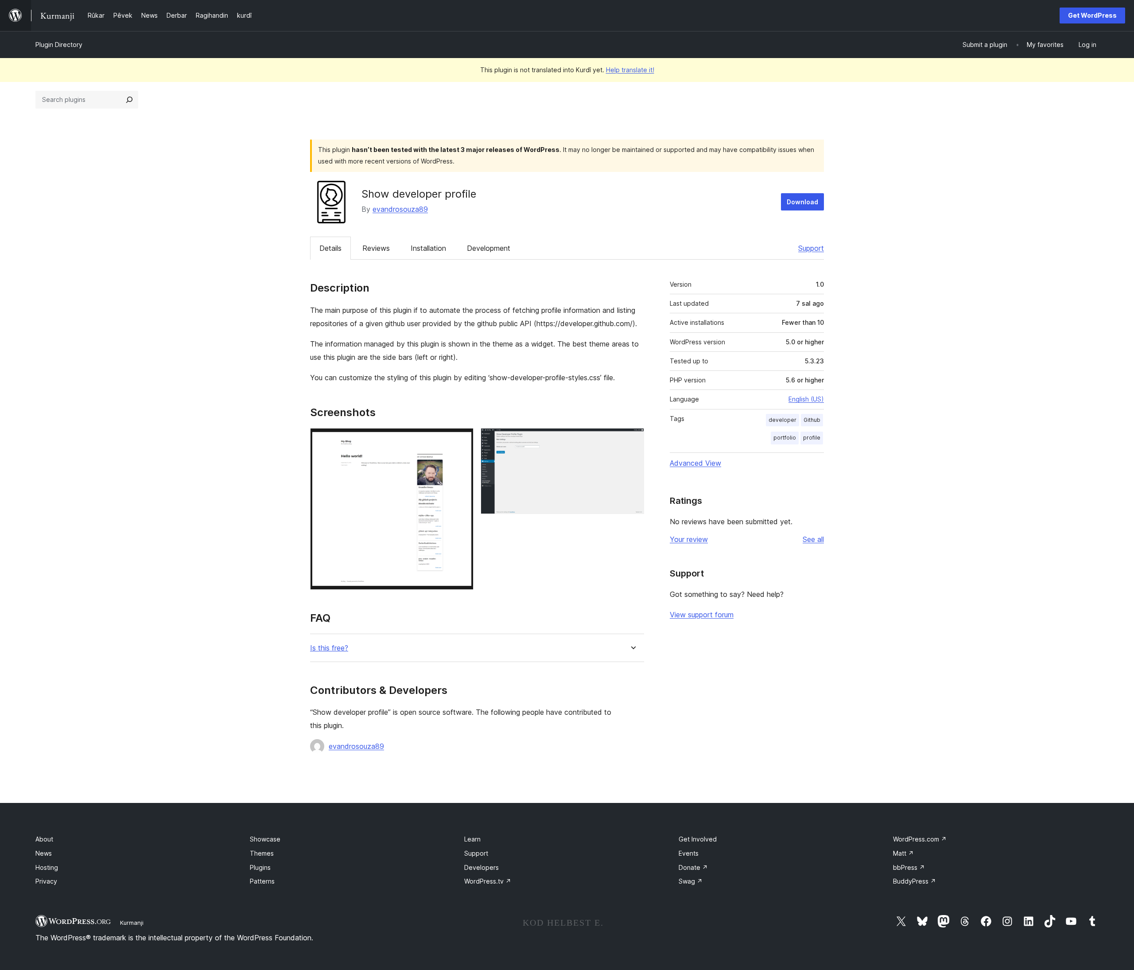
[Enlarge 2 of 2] (632, 440)
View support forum (702, 614)
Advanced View (695, 463)
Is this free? (329, 648)
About (44, 839)
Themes (262, 853)
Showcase (265, 839)
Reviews (376, 248)
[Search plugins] (129, 100)
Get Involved (698, 839)
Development (488, 248)
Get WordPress (1092, 15)
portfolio (784, 437)
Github (812, 420)
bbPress (909, 867)
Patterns (262, 881)
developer (782, 420)
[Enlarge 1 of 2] (461, 440)
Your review (689, 539)
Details (330, 248)
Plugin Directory (58, 44)
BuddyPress (914, 881)
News (43, 853)
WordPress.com (920, 839)
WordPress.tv (487, 881)
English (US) (806, 399)
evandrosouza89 (400, 209)
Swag (691, 881)
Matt (903, 853)
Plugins (260, 867)
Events (689, 853)
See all (813, 539)
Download (802, 202)
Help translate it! (630, 70)
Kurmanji (132, 922)
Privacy (46, 881)
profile (811, 437)
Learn (472, 839)
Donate (693, 867)
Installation (428, 248)
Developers (481, 867)
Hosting (46, 867)
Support (811, 248)
